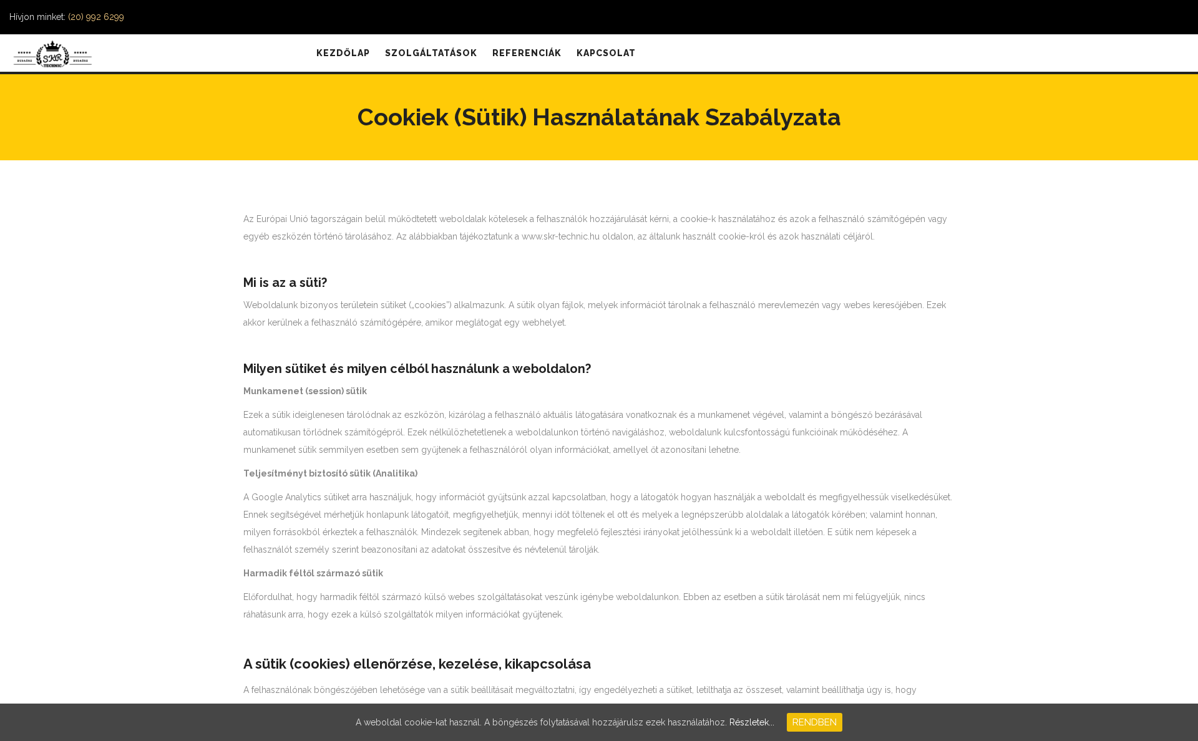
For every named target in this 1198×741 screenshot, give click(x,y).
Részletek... (751, 722)
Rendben (814, 722)
